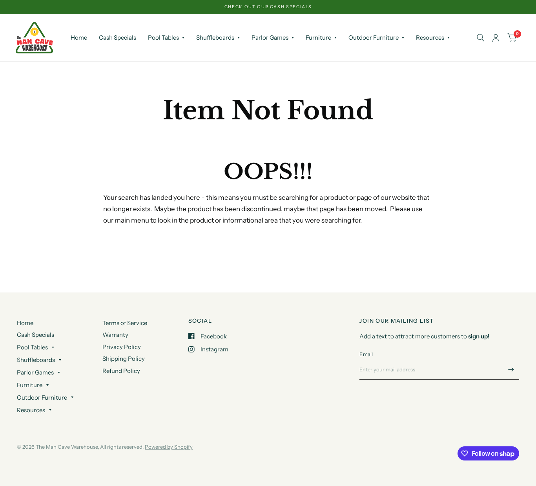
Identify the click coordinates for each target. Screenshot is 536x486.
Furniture (318, 37)
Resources (430, 37)
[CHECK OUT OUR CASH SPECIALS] (268, 7)
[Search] (480, 37)
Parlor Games (270, 37)
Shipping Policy (123, 358)
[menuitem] (79, 38)
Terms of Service (124, 323)
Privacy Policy (121, 347)
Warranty (115, 334)
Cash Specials (117, 37)
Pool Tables (163, 37)
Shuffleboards (215, 37)
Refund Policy (121, 371)
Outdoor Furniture (373, 37)
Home (79, 37)
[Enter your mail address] (511, 369)
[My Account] (495, 37)
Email (366, 354)
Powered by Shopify (169, 447)
